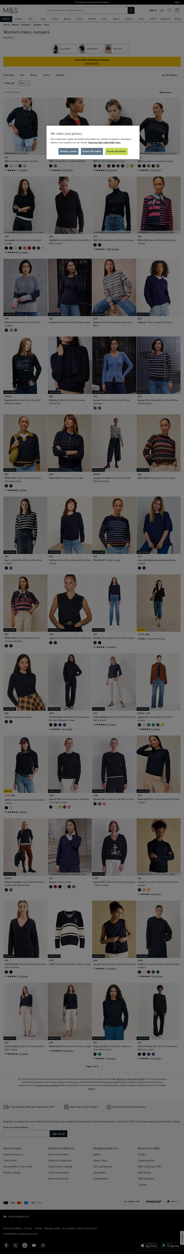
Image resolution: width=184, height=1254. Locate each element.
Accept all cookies (116, 151)
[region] (93, 142)
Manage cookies (68, 151)
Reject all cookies (92, 151)
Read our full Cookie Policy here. (104, 142)
